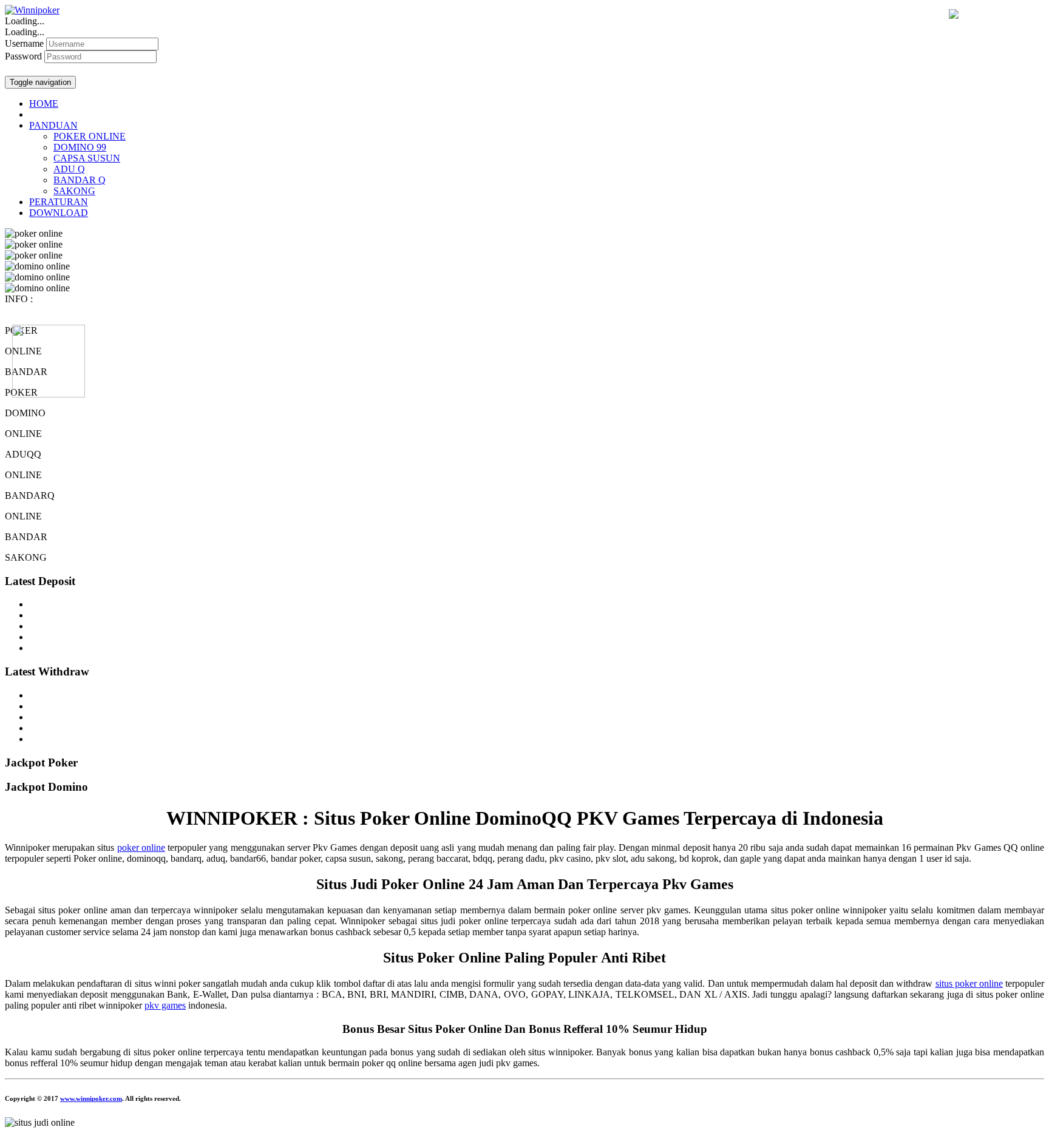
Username (24, 43)
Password (23, 56)
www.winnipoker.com (91, 1098)
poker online (141, 847)
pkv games (165, 1005)
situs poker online (969, 983)
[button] (53, 125)
